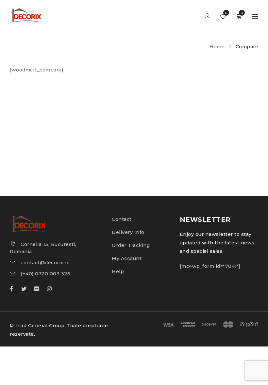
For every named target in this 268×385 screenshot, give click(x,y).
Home (217, 47)
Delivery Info (128, 232)
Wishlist (225, 13)
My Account (127, 258)
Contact (122, 219)
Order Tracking (131, 245)
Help (118, 271)
